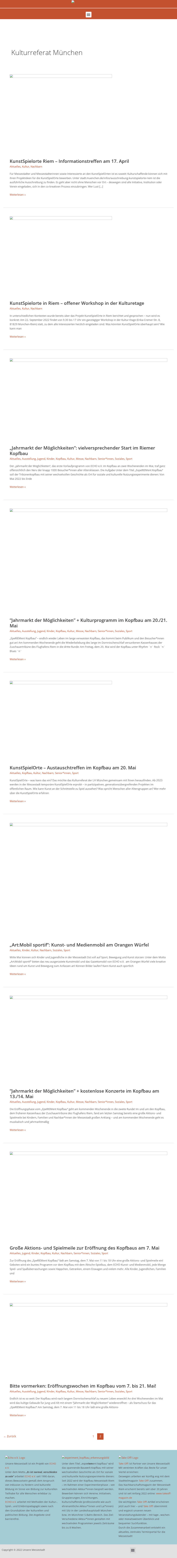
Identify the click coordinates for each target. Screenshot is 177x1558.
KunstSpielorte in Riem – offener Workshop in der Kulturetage (77, 303)
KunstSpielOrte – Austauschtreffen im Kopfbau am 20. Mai (73, 768)
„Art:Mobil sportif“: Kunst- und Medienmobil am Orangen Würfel (79, 945)
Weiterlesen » (18, 194)
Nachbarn (36, 166)
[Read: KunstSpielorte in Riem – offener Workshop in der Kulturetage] (61, 256)
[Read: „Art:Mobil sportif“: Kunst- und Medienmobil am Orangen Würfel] (88, 880)
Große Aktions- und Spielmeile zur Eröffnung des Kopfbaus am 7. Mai (84, 1248)
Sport (129, 458)
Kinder (50, 458)
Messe (79, 458)
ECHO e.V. (30, 1476)
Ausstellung (29, 458)
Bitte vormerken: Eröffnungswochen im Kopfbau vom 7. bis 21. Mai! (83, 1386)
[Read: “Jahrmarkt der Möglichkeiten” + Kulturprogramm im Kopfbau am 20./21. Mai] (88, 560)
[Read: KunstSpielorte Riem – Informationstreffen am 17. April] (61, 114)
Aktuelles (15, 166)
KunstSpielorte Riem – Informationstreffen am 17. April (69, 161)
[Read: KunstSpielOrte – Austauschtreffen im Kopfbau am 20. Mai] (61, 720)
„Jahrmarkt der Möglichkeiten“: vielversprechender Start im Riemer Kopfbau (82, 450)
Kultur (25, 166)
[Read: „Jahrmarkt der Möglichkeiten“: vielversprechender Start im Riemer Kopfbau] (88, 399)
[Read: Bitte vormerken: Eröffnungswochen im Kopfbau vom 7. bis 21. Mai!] (88, 1341)
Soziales (119, 458)
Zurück (9, 1436)
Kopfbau (61, 458)
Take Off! (124, 1463)
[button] (88, 14)
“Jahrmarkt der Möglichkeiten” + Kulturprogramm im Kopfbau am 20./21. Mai (88, 623)
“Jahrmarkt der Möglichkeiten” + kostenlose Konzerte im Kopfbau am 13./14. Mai (84, 1094)
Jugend (41, 458)
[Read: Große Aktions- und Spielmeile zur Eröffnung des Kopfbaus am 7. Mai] (88, 1196)
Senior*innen (106, 458)
